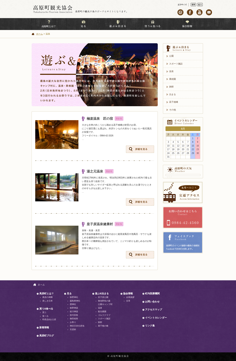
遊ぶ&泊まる (102, 293)
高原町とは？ (46, 293)
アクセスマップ (153, 309)
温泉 (171, 71)
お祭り (73, 322)
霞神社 (73, 304)
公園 (171, 56)
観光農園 (102, 311)
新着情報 (44, 327)
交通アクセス (183, 192)
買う (44, 312)
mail (209, 12)
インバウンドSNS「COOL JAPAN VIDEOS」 (180, 12)
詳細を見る (140, 149)
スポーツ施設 (176, 63)
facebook (190, 12)
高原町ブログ (46, 335)
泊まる (172, 94)
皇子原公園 (103, 297)
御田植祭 (74, 319)
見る (69, 293)
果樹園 (172, 79)
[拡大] (200, 4)
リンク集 (150, 325)
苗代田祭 (74, 315)
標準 (193, 4)
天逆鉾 (73, 329)
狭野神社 (74, 297)
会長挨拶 (130, 297)
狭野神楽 (74, 308)
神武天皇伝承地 (77, 326)
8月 (183, 128)
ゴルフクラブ (104, 315)
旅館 (171, 86)
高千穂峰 (173, 102)
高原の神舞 (47, 297)
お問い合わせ (183, 217)
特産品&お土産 (49, 319)
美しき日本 (47, 301)
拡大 (200, 4)
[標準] (194, 4)
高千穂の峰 (103, 326)
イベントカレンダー (156, 317)
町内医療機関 (152, 293)
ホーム (39, 34)
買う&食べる (46, 308)
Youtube (199, 12)
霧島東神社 (75, 301)
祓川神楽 (74, 311)
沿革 (128, 301)
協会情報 (128, 293)
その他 (172, 109)
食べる (45, 316)
